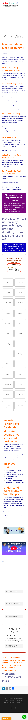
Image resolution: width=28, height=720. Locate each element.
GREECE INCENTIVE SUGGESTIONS (12, 646)
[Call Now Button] (24, 717)
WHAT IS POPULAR (12, 616)
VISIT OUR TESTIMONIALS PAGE (11, 677)
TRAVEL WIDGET (21, 250)
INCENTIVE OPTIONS (12, 591)
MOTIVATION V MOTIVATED (14, 603)
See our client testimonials (9, 150)
